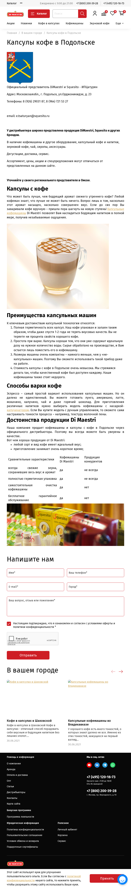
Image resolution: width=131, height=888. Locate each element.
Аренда (11, 769)
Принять (107, 878)
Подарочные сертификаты (22, 846)
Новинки (26, 23)
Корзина (63, 835)
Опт (9, 780)
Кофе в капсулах (49, 23)
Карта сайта (13, 803)
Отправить (28, 655)
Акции (11, 23)
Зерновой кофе (100, 23)
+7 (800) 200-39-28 (87, 3)
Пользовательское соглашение (24, 835)
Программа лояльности (20, 816)
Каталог (12, 3)
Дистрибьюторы (16, 792)
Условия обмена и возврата (23, 841)
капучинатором (18, 410)
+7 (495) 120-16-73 (113, 3)
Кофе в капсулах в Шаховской (29, 721)
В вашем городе (31, 33)
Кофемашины (74, 23)
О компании (14, 763)
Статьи (10, 786)
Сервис (62, 841)
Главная (12, 33)
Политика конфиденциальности (25, 829)
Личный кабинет (67, 829)
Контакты (12, 798)
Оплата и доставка (17, 775)
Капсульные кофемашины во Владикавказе (89, 722)
